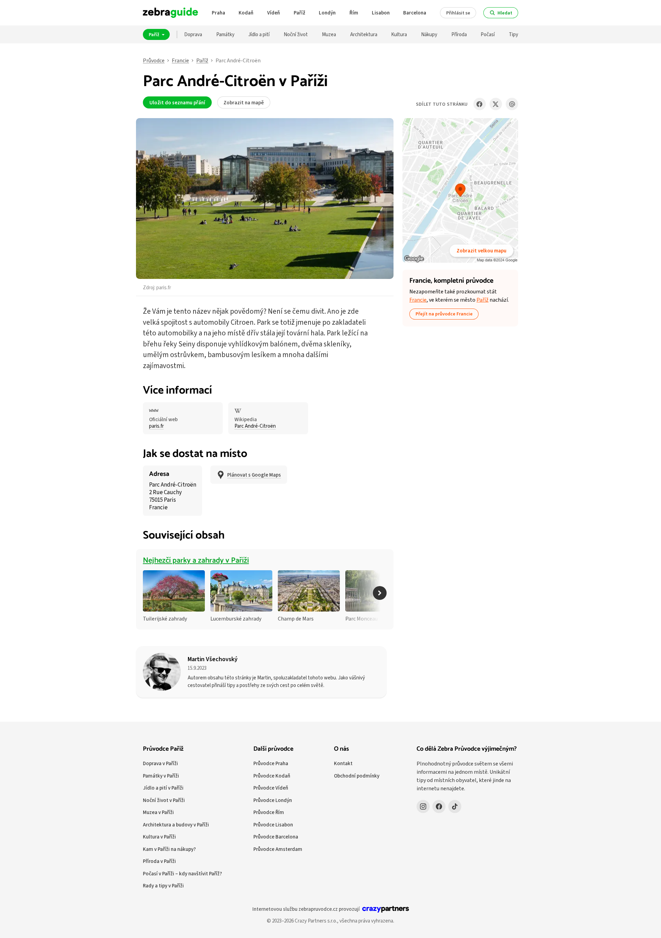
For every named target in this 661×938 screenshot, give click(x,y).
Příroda (459, 34)
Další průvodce (273, 749)
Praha (218, 12)
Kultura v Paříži (159, 836)
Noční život (296, 34)
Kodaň (246, 12)
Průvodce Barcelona (275, 836)
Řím (353, 12)
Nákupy (429, 34)
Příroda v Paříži (159, 861)
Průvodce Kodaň (271, 775)
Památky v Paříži (161, 775)
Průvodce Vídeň (270, 787)
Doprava (193, 34)
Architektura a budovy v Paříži (176, 824)
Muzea (329, 34)
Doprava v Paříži (160, 763)
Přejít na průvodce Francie (444, 313)
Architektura (363, 34)
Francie (180, 60)
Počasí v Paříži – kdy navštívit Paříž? (182, 873)
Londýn (327, 12)
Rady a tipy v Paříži (163, 885)
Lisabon (381, 12)
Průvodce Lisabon (273, 824)
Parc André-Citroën (255, 426)
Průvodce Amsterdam (277, 849)
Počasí (488, 34)
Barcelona (414, 12)
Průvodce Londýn (272, 800)
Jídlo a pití (259, 34)
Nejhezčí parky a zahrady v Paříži (196, 560)
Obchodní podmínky (356, 775)
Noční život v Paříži (164, 800)
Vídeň (273, 12)
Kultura (399, 34)
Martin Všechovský (213, 659)
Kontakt (343, 763)
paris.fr (163, 287)
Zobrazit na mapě (243, 102)
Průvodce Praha (270, 763)
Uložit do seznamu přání (177, 102)
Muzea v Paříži (158, 812)
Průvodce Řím (268, 812)
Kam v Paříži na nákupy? (169, 849)
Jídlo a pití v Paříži (163, 787)
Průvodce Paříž (163, 749)
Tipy (513, 34)
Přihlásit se (458, 12)
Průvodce (154, 60)
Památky (225, 34)
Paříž (299, 12)
